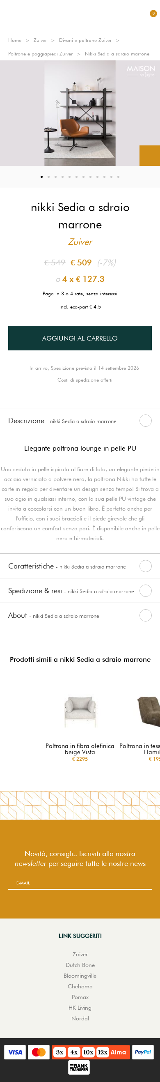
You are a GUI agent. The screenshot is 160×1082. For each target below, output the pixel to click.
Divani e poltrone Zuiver (85, 40)
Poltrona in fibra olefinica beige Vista (80, 749)
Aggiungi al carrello (80, 338)
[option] (80, 113)
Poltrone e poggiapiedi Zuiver (40, 54)
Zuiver (40, 40)
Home (14, 40)
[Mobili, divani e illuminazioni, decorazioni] (80, 16)
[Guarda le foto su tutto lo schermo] (149, 155)
